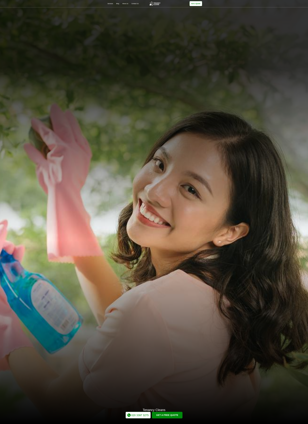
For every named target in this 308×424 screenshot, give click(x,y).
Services (110, 3)
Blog (117, 3)
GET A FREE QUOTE (167, 415)
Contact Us (135, 3)
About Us (125, 3)
